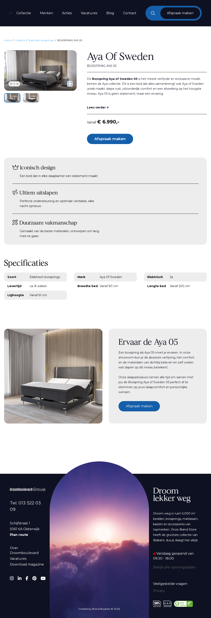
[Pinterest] (34, 578)
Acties (67, 13)
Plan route (19, 535)
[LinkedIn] (19, 578)
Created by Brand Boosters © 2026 (99, 608)
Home (7, 40)
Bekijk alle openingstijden (174, 567)
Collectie (23, 13)
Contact (129, 13)
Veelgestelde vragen (170, 584)
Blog (110, 13)
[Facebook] (27, 578)
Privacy (159, 591)
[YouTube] (43, 578)
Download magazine (27, 564)
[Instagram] (12, 578)
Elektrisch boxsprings (41, 40)
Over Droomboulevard (24, 550)
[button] (11, 83)
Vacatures (89, 13)
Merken (46, 13)
